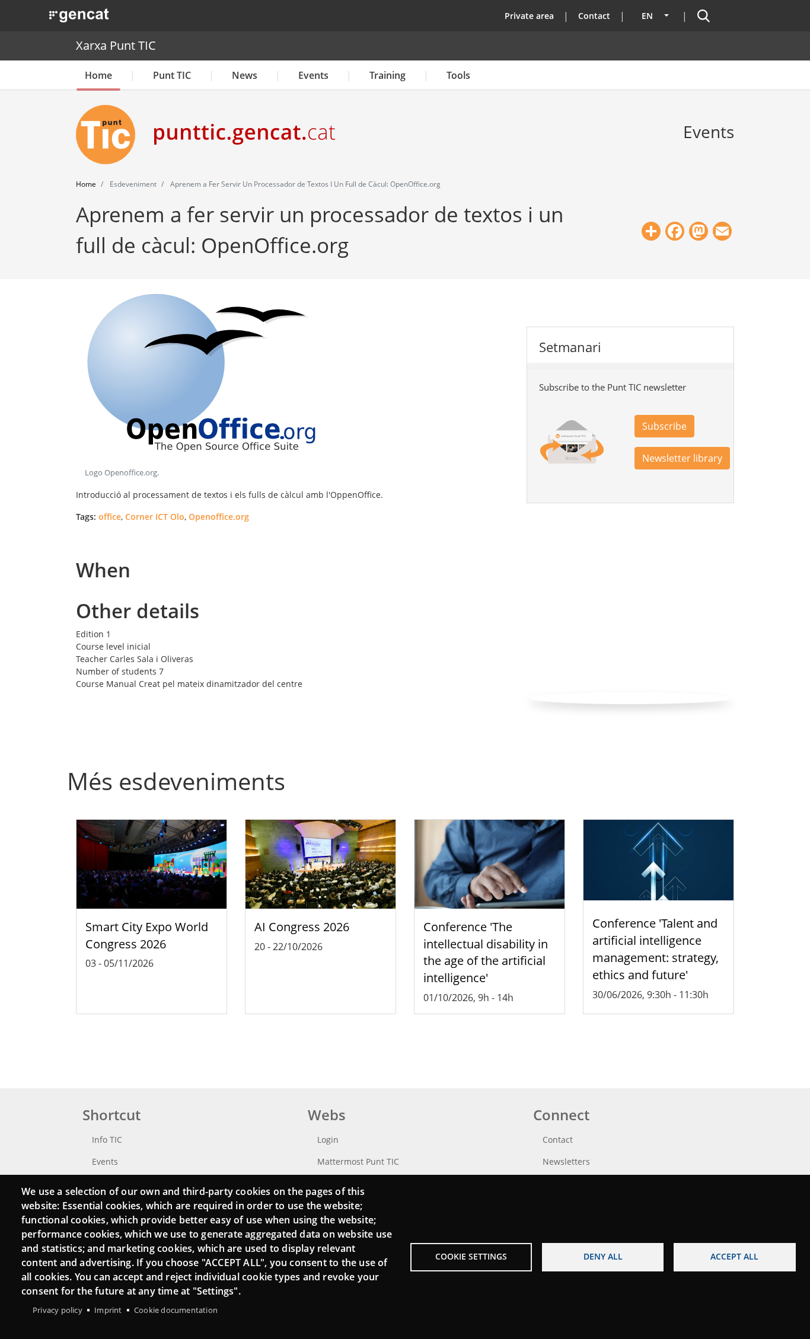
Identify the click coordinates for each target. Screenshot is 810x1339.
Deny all (603, 1256)
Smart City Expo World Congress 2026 (146, 935)
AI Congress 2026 (301, 927)
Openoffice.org (219, 516)
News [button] (244, 75)
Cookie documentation (176, 1310)
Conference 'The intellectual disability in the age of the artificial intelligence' (485, 952)
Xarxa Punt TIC (116, 45)
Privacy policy (57, 1310)
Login (328, 1139)
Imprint (108, 1310)
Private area (529, 15)
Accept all (734, 1256)
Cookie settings (471, 1256)
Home (98, 75)
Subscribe (664, 426)
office (109, 516)
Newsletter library (682, 458)
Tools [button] (458, 75)
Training (387, 75)
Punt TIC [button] (172, 75)
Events (313, 75)
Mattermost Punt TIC (358, 1161)
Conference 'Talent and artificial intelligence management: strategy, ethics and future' (655, 948)
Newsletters (566, 1161)
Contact (594, 15)
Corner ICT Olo (154, 516)
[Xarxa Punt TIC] (110, 134)
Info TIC (107, 1139)
